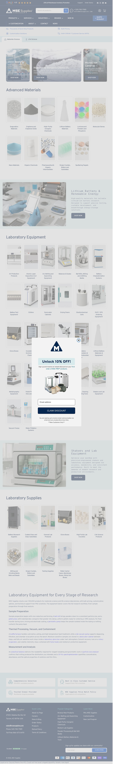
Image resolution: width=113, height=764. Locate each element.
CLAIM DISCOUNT (56, 410)
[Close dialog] (78, 340)
